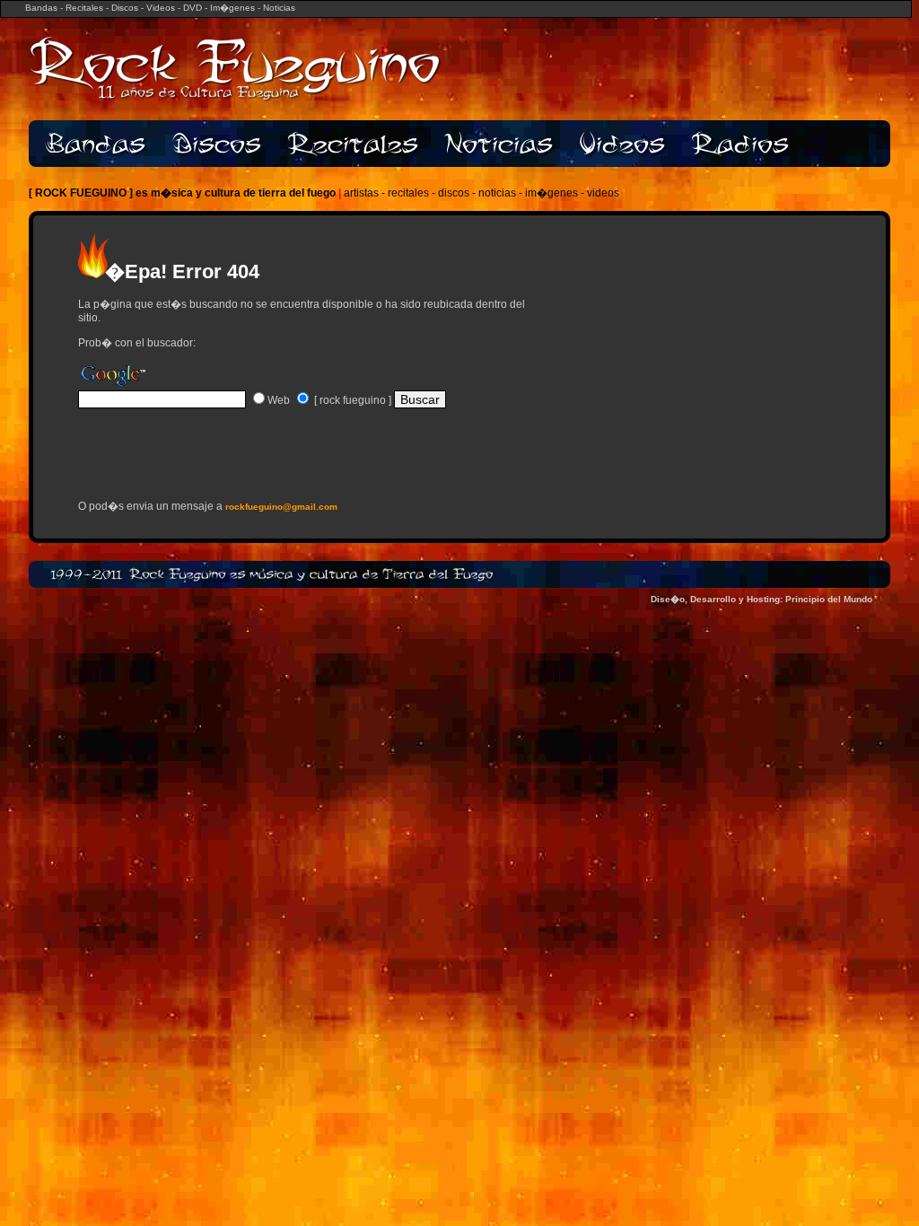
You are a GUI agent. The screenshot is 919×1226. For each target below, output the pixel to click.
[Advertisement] (288, 460)
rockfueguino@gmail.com (281, 507)
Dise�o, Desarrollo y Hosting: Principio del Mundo (761, 599)
